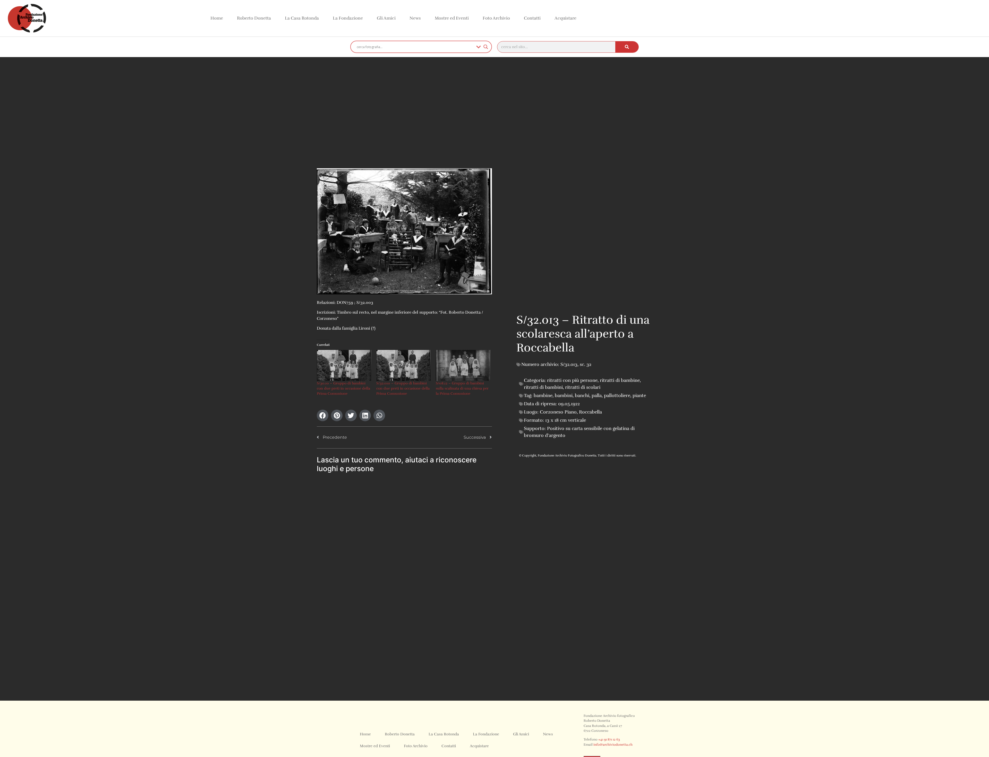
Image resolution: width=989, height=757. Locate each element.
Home (216, 18)
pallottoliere (617, 395)
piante (639, 395)
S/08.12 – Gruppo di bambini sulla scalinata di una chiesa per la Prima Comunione (462, 388)
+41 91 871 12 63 (609, 739)
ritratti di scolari (582, 387)
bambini (564, 395)
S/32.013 (568, 364)
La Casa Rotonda (302, 18)
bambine (543, 395)
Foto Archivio (496, 18)
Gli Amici (386, 18)
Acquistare (565, 18)
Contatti (532, 18)
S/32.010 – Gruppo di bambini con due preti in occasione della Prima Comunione (403, 388)
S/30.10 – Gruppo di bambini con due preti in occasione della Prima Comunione (343, 388)
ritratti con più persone (572, 380)
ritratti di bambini (543, 387)
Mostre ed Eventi (452, 18)
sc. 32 (585, 364)
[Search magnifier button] (485, 46)
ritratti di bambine (620, 380)
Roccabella (590, 412)
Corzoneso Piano (558, 412)
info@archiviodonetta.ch (613, 745)
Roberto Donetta (254, 18)
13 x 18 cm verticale (565, 420)
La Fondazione (348, 18)
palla (597, 395)
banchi (582, 395)
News (415, 18)
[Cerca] (626, 46)
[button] (322, 415)
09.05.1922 (569, 404)
